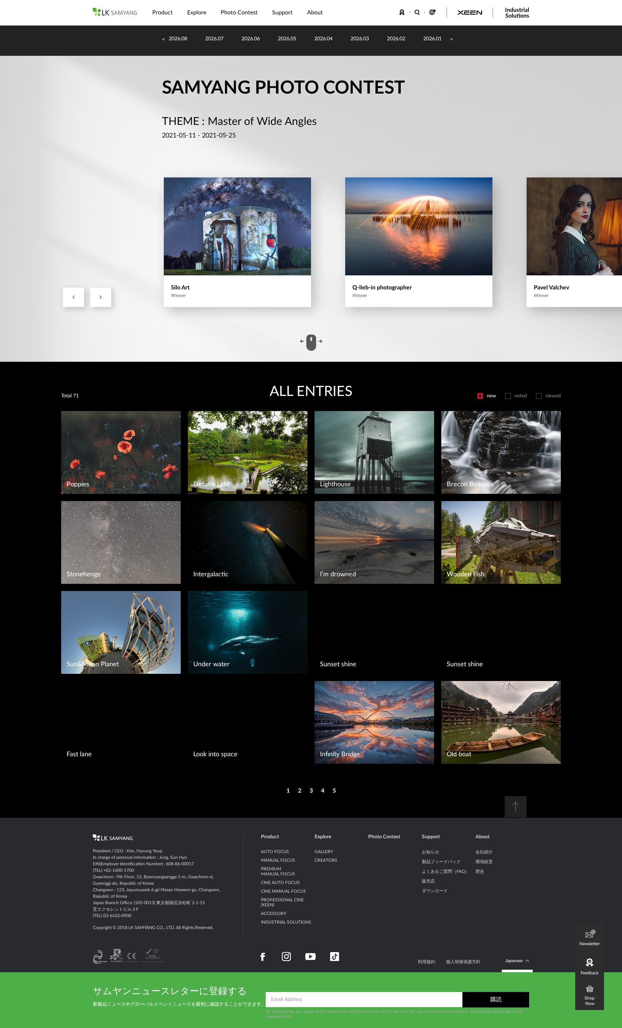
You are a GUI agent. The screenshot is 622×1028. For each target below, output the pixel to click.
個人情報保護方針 (463, 962)
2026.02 (396, 38)
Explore (323, 836)
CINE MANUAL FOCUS (283, 891)
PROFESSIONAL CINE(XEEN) (282, 902)
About (482, 836)
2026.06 (251, 38)
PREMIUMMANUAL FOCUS (278, 871)
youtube (310, 956)
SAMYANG (115, 12)
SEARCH (417, 12)
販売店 (428, 881)
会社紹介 (484, 852)
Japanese (514, 961)
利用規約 (426, 962)
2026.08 (178, 38)
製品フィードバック (441, 862)
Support (431, 836)
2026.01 (432, 38)
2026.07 (214, 38)
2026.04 (323, 38)
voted (520, 395)
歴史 (479, 871)
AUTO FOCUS (275, 851)
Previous (73, 297)
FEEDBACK (403, 12)
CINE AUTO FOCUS (280, 882)
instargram (286, 956)
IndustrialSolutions (517, 13)
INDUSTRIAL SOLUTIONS (286, 922)
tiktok (334, 956)
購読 (496, 999)
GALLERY (324, 851)
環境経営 (484, 862)
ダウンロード (435, 891)
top (516, 806)
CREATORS (326, 860)
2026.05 (287, 38)
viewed (553, 395)
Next (100, 297)
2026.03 (360, 38)
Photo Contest (384, 836)
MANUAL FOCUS (278, 860)
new (491, 395)
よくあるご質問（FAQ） (445, 871)
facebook (262, 956)
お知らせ (430, 852)
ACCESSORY (273, 913)
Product (270, 836)
